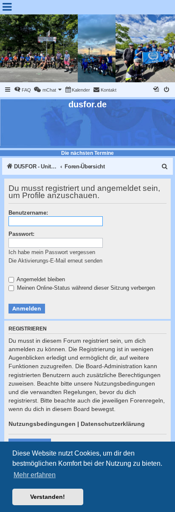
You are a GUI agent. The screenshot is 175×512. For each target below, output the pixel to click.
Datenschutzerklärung (113, 423)
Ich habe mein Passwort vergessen (51, 252)
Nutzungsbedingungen (42, 423)
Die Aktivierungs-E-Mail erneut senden (55, 260)
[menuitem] (22, 90)
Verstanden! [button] (47, 496)
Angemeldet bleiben (40, 279)
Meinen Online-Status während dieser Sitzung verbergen (85, 288)
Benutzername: (28, 213)
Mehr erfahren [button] (35, 474)
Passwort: (21, 234)
